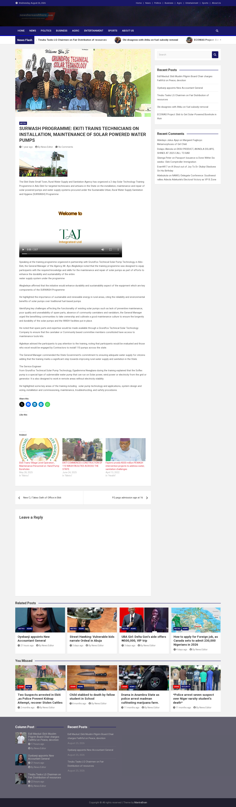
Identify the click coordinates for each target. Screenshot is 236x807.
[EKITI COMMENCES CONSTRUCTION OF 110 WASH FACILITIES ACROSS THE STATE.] (82, 449)
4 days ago (181, 649)
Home (139, 3)
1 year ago (27, 147)
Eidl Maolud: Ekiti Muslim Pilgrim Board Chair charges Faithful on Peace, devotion (43, 736)
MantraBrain (140, 802)
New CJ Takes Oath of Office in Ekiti (42, 497)
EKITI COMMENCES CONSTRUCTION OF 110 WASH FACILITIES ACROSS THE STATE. (82, 465)
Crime (21, 687)
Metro (23, 123)
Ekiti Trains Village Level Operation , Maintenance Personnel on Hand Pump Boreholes (39, 465)
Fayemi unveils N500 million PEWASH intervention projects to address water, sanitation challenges (125, 465)
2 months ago (28, 707)
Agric (179, 3)
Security (186, 687)
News (148, 3)
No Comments (65, 147)
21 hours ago (27, 645)
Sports (205, 3)
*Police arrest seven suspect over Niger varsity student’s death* (193, 698)
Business (169, 3)
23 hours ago (37, 781)
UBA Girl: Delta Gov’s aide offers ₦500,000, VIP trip (144, 639)
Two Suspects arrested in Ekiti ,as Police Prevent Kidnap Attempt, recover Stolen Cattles (40, 698)
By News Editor (45, 147)
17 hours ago (37, 744)
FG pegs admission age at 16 (127, 497)
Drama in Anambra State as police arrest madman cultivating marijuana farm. (140, 698)
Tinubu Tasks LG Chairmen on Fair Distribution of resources (44, 776)
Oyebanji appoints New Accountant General (180, 87)
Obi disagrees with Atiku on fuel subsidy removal (182, 106)
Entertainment (192, 3)
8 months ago (79, 703)
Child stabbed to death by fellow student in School (92, 697)
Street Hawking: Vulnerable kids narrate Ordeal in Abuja (92, 639)
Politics (157, 3)
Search (215, 54)
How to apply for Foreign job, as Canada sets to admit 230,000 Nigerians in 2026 (196, 640)
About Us (216, 3)
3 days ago (77, 645)
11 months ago (131, 707)
